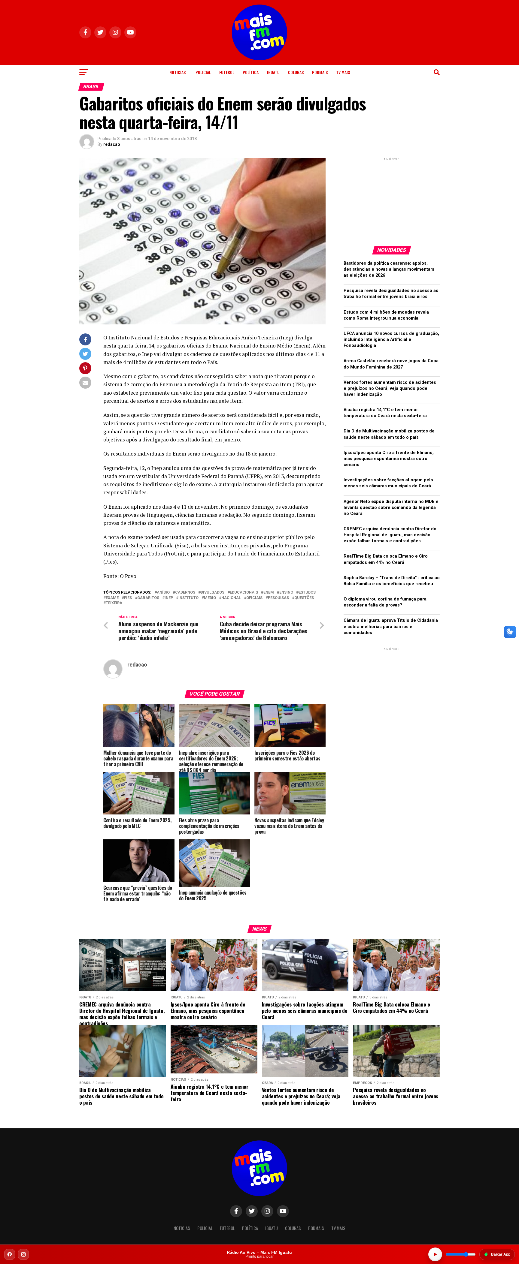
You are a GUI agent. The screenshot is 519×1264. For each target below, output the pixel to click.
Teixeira (114, 603)
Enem (268, 592)
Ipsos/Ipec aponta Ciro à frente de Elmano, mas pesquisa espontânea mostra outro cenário (389, 458)
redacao (111, 144)
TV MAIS (343, 72)
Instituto (188, 598)
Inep (169, 598)
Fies (128, 598)
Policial (203, 72)
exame (112, 598)
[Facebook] (9, 1254)
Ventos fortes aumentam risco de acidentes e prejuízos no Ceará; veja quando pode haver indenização (390, 388)
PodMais (320, 72)
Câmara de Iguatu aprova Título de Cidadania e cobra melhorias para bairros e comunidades (391, 626)
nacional (231, 598)
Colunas (296, 72)
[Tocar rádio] (435, 1254)
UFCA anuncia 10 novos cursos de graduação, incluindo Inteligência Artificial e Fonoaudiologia (391, 339)
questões (304, 598)
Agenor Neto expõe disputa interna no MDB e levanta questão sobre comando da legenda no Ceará (391, 507)
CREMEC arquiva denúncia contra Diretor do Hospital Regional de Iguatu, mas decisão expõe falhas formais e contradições (390, 534)
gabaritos (148, 598)
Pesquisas (278, 598)
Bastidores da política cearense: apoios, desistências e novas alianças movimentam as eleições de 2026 (389, 269)
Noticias (177, 72)
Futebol (226, 72)
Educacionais (244, 592)
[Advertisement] (392, 199)
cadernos (185, 592)
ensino (286, 592)
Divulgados (212, 592)
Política (251, 72)
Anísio (163, 592)
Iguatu (273, 72)
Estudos (307, 592)
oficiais (254, 598)
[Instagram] (23, 1254)
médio (210, 598)
